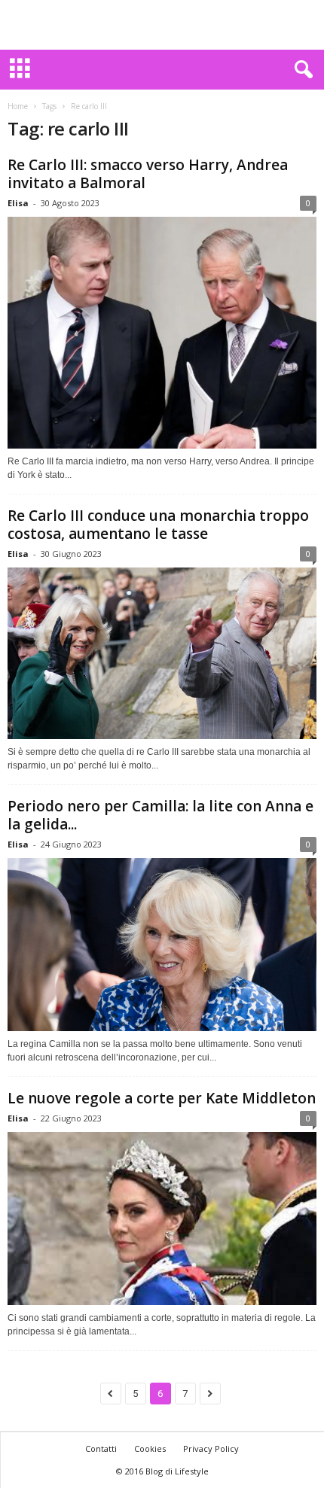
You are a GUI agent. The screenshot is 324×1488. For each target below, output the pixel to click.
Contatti (101, 1448)
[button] (300, 70)
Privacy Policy (211, 1448)
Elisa (18, 202)
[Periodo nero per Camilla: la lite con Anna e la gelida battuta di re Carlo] (162, 945)
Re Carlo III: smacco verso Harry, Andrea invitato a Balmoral (148, 174)
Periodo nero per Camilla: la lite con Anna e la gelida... (160, 815)
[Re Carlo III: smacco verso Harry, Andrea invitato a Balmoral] (162, 333)
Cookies (150, 1448)
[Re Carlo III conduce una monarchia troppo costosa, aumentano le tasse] (162, 653)
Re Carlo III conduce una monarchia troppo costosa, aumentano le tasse (158, 524)
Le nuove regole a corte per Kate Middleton (162, 1098)
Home (18, 106)
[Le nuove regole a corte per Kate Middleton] (162, 1218)
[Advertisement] (162, 25)
